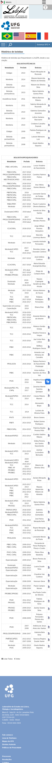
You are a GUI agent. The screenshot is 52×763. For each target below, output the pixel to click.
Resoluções (7, 760)
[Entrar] (2, 2)
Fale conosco (7, 735)
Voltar (17, 659)
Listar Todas (8, 659)
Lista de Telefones (9, 738)
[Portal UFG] (10, 25)
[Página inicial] (15, 11)
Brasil (9, 2)
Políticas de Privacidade (11, 748)
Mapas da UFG (8, 741)
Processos (6, 756)
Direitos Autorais (9, 744)
